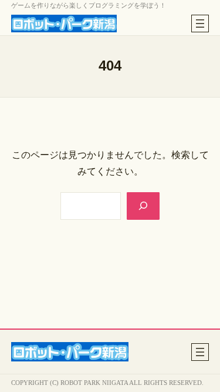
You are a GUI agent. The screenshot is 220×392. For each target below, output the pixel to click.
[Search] (143, 205)
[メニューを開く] (200, 23)
